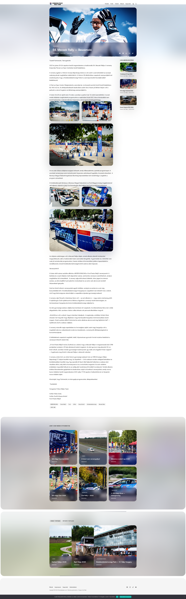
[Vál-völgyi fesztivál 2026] (128, 83)
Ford (70, 404)
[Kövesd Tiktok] (133, 587)
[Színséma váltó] (133, 3)
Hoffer (74, 404)
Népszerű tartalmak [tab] (68, 521)
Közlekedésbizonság (91, 404)
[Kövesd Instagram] (130, 587)
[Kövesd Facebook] (127, 587)
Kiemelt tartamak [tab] (55, 521)
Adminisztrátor (56, 53)
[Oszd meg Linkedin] (123, 53)
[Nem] (184, 597)
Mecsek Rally (102, 404)
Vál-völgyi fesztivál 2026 (126, 90)
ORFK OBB (53, 407)
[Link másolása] (132, 53)
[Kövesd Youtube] (136, 587)
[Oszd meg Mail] (129, 53)
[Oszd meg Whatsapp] (126, 53)
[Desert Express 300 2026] (128, 100)
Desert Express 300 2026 (126, 107)
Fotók (54, 492)
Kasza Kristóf (81, 404)
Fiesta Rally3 (63, 404)
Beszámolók (55, 46)
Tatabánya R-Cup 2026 (126, 74)
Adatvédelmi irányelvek (125, 596)
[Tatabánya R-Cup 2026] (128, 67)
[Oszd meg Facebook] (119, 53)
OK (117, 596)
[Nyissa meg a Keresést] (135, 3)
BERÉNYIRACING (54, 404)
